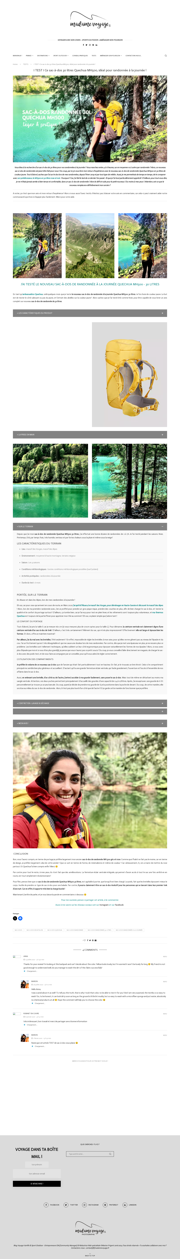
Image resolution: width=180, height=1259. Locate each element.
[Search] (165, 55)
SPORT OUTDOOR (60, 56)
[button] (90, 313)
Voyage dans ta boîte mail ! (36, 1153)
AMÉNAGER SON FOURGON (110, 56)
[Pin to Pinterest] (93, 940)
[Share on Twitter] (90, 940)
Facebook (119, 905)
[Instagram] (90, 45)
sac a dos (18, 930)
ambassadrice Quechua (33, 294)
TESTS (94, 56)
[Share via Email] (95, 940)
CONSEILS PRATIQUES (80, 56)
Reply (165, 956)
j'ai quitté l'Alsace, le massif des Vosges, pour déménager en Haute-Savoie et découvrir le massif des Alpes (118, 605)
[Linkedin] (96, 45)
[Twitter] (86, 45)
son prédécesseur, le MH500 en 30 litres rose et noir (38, 178)
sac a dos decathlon (34, 930)
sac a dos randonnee (75, 930)
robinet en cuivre (31, 1013)
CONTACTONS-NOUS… (134, 56)
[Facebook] (83, 45)
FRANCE (28, 56)
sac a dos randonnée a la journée (129, 930)
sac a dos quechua (54, 930)
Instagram (104, 905)
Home (15, 64)
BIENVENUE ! (17, 56)
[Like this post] (85, 940)
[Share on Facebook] (87, 940)
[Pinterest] (93, 45)
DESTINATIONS (42, 56)
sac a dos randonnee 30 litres (99, 930)
